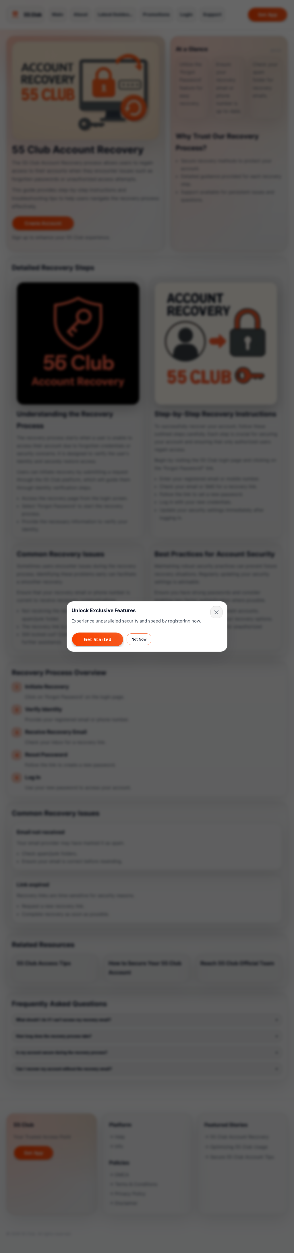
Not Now (138, 639)
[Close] (216, 612)
